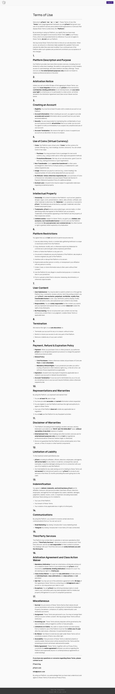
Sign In (110, 2)
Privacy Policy (60, 689)
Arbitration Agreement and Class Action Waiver (57, 94)
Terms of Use (53, 689)
